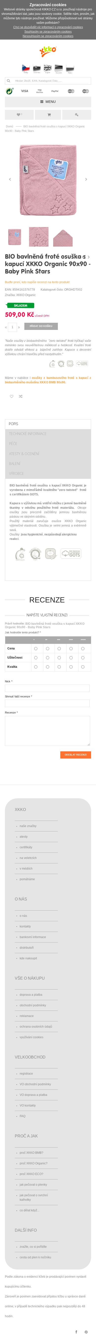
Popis (13, 423)
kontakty (25, 926)
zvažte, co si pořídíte (33, 1246)
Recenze (10, 712)
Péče (13, 443)
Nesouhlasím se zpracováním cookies (48, 36)
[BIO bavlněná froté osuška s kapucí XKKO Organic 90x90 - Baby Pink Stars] (48, 179)
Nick (7, 681)
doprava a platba (31, 994)
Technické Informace (28, 433)
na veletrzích (28, 858)
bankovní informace (33, 937)
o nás (23, 916)
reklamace (27, 1016)
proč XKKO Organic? (34, 1163)
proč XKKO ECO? (31, 1174)
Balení (14, 463)
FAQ (22, 1116)
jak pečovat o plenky (33, 1184)
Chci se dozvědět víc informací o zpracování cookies (48, 27)
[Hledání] (8, 80)
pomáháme (27, 879)
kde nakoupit (28, 958)
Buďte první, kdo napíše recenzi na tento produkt (37, 282)
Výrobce (16, 473)
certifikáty (26, 847)
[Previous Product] (83, 256)
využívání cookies (31, 1037)
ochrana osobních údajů (36, 1026)
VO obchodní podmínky (35, 1084)
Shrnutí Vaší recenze (17, 696)
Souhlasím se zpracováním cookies (48, 31)
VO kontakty (28, 1105)
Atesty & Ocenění (24, 453)
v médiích (26, 868)
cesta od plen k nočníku (35, 1257)
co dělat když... (29, 1210)
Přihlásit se (76, 115)
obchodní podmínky (33, 1005)
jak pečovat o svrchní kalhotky (34, 1197)
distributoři (27, 947)
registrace (26, 1073)
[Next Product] (88, 256)
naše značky (28, 826)
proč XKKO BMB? (31, 1152)
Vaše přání (21, 114)
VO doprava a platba (33, 1095)
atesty (24, 836)
